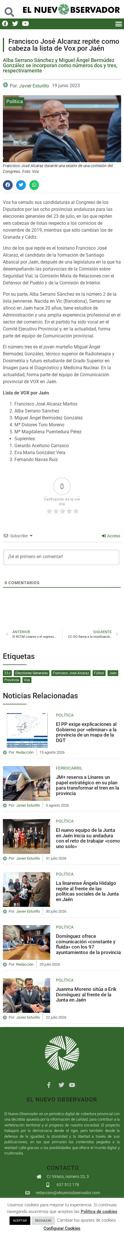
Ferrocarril (69, 768)
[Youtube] (25, 23)
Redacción (24, 752)
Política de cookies (99, 1211)
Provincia (11, 680)
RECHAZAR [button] (43, 1221)
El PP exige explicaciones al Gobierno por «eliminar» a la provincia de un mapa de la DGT (86, 732)
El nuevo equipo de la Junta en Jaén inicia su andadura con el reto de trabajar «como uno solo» (88, 838)
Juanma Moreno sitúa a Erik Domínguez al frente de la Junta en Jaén (86, 994)
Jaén (113, 673)
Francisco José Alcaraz (71, 673)
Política (14, 101)
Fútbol (99, 673)
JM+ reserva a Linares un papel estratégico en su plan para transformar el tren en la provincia (87, 785)
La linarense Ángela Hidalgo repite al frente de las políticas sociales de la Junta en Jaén (87, 891)
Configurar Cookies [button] (62, 1228)
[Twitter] (15, 23)
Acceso (113, 536)
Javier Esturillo (34, 86)
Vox (27, 680)
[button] (9, 9)
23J (7, 673)
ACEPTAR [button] (20, 1221)
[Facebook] (5, 23)
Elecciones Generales (31, 673)
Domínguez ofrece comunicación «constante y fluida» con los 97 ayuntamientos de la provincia (88, 944)
